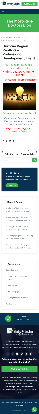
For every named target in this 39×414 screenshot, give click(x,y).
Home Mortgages (12, 270)
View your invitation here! (19, 113)
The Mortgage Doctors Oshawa (15, 40)
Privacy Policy (16, 410)
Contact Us (12, 185)
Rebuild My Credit (12, 285)
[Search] (34, 160)
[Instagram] (12, 354)
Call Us (23, 317)
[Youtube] (17, 354)
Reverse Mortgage (12, 291)
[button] (3, 11)
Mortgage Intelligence (18, 64)
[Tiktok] (26, 354)
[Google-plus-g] (30, 354)
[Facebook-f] (8, 354)
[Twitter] (22, 354)
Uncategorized (11, 304)
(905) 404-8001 (25, 179)
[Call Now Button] (34, 409)
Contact (25, 410)
